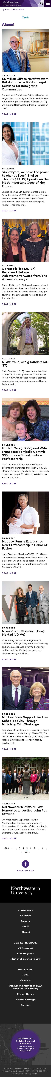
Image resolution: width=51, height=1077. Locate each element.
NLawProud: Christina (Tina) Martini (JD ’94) (23, 632)
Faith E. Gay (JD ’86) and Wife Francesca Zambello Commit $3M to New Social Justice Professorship (24, 453)
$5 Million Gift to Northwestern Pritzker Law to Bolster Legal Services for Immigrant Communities (25, 84)
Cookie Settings (25, 999)
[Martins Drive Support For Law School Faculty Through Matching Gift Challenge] (25, 688)
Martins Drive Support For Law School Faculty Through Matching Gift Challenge (25, 720)
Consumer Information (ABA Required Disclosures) (25, 987)
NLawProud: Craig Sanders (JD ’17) (25, 363)
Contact (25, 1005)
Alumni (25, 932)
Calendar (25, 980)
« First (6, 848)
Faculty (25, 921)
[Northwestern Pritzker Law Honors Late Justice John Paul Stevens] (25, 778)
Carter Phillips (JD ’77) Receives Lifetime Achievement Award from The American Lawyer (24, 274)
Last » (27, 852)
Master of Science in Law (25, 958)
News (25, 974)
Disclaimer (16, 1074)
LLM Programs (25, 953)
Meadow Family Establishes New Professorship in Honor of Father (24, 544)
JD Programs (25, 948)
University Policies (31, 1074)
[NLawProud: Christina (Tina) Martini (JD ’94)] (25, 602)
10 (42, 848)
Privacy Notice (25, 994)
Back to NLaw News (14, 10)
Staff (25, 926)
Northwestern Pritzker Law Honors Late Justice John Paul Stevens (25, 810)
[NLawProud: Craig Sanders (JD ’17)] (25, 333)
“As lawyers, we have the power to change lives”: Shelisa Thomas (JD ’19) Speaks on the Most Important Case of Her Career (25, 179)
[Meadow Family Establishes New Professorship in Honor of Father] (25, 513)
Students (25, 915)
